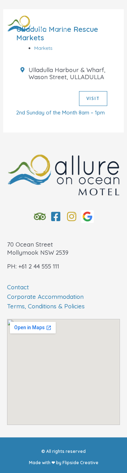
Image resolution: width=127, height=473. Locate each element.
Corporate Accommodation (45, 296)
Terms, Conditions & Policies (46, 306)
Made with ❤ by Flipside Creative (63, 462)
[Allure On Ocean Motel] (37, 26)
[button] (63, 54)
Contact (18, 287)
